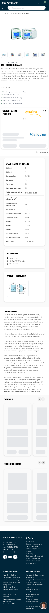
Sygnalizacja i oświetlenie (11, 577)
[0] (43, 3)
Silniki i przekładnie (9, 587)
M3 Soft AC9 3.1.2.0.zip (16, 261)
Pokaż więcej (5, 87)
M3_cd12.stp (13, 258)
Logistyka (29, 551)
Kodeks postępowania (33, 549)
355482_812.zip (14, 264)
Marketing (29, 554)
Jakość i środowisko (32, 546)
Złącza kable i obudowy (11, 580)
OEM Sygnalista (31, 563)
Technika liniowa (8, 592)
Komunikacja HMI (9, 604)
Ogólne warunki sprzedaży (34, 556)
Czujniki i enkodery (9, 575)
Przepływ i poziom (32, 599)
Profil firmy (30, 542)
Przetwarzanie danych (33, 561)
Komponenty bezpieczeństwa (35, 580)
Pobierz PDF (44, 152)
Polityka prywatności (33, 558)
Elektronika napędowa (10, 589)
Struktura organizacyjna (34, 544)
